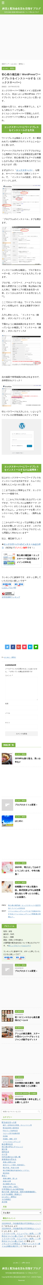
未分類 (4, 1202)
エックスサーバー (24, 170)
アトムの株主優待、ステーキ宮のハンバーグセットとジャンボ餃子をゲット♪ (27, 1036)
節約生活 (5, 1152)
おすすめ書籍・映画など (12, 1194)
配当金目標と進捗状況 (11, 1128)
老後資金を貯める (9, 1159)
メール (7, 713)
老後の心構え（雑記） (11, 1187)
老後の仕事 (7, 1181)
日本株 (5, 1136)
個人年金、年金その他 (11, 1168)
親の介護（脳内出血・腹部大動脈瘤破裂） (19, 1192)
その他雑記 (6, 1199)
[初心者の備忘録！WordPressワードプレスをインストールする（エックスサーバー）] (30, 647)
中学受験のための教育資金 (13, 1189)
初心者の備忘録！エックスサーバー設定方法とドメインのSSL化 (28, 558)
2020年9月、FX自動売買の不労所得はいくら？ (21, 1223)
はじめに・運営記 (10, 657)
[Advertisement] (21, 37)
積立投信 (6, 1173)
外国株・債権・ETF (10, 1139)
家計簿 (4, 1149)
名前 (6, 703)
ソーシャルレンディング (12, 1142)
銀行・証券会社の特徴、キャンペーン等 (17, 1125)
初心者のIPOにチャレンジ (12, 1147)
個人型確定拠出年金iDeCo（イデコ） (16, 1170)
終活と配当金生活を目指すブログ (21, 8)
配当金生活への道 (9, 1122)
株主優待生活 (7, 1144)
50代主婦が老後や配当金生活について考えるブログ (21, 1273)
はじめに (19, 821)
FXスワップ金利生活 (10, 1131)
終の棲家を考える (9, 1184)
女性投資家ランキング (11, 597)
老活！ (4, 1175)
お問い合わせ (26, 1263)
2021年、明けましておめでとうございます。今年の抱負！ (27, 870)
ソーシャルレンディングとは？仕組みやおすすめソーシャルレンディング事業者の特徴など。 (24, 914)
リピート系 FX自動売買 (11, 1133)
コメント (9, 675)
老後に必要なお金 (9, 1162)
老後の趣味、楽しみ (10, 1178)
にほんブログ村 (9, 588)
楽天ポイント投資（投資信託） (14, 1165)
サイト (7, 723)
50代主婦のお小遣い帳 (11, 1157)
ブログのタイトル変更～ (26, 804)
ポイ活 (4, 1154)
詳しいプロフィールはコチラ (19, 946)
